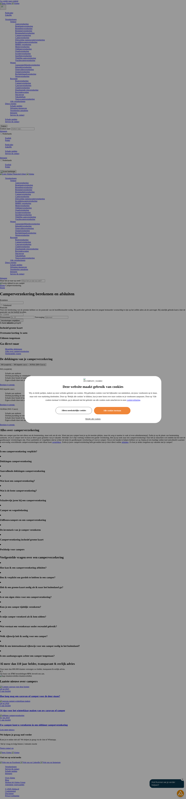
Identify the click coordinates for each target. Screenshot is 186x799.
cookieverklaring (133, 400)
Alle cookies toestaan (112, 410)
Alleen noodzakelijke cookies (73, 410)
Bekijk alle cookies (93, 419)
